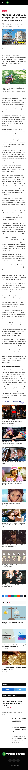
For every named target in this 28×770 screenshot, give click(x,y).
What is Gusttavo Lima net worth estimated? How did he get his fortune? (19, 720)
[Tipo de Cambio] (13, 2)
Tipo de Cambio (15, 765)
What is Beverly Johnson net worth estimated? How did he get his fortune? (19, 738)
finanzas (4, 11)
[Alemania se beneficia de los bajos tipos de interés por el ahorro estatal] (14, 37)
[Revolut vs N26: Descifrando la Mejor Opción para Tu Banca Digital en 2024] (14, 636)
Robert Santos (9, 24)
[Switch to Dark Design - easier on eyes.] (23, 2)
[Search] (25, 2)
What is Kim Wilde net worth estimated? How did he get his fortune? (12, 703)
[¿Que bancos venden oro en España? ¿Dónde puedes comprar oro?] (14, 658)
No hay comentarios (7, 26)
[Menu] (2, 2)
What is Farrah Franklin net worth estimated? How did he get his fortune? (19, 729)
